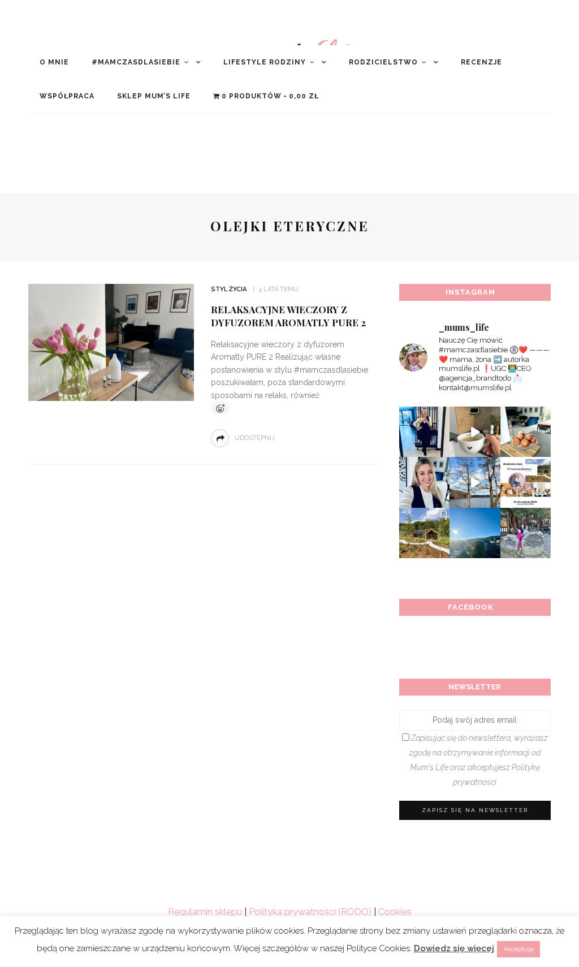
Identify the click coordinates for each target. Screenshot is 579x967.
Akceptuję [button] (518, 949)
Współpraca (67, 96)
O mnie (54, 62)
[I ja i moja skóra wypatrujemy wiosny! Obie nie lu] (475, 482)
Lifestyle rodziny (264, 62)
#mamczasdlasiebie (136, 62)
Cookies (395, 911)
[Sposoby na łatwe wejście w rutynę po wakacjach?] (475, 533)
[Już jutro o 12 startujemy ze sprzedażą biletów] (525, 482)
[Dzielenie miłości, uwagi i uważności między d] (525, 533)
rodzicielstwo (383, 62)
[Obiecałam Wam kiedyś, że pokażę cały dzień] (475, 432)
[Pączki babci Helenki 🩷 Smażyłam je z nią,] (525, 432)
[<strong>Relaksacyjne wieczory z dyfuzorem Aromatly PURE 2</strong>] (109, 341)
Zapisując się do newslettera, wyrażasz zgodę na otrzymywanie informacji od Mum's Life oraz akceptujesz (478, 760)
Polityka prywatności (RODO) (310, 911)
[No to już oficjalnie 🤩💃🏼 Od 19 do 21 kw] (424, 533)
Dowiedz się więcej (454, 948)
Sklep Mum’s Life (154, 96)
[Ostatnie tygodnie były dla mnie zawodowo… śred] (424, 482)
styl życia (229, 289)
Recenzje (481, 62)
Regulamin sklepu (205, 911)
